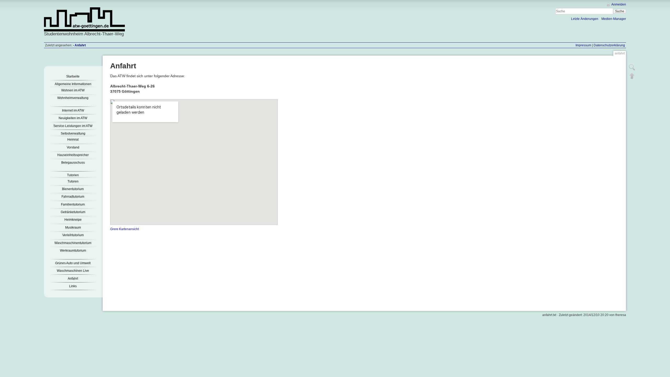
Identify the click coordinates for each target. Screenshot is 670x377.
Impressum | (584, 45)
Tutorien (73, 175)
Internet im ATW (73, 110)
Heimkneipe (73, 219)
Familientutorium (73, 204)
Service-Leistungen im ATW (72, 126)
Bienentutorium (73, 189)
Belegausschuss (73, 162)
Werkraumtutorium (73, 250)
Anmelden (618, 4)
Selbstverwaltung (73, 133)
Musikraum (73, 227)
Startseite (73, 76)
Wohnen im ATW (73, 90)
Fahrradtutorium (73, 196)
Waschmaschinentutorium (72, 243)
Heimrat (73, 139)
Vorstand (73, 147)
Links (73, 286)
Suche (619, 11)
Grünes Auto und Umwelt (73, 263)
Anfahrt (80, 45)
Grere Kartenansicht (124, 229)
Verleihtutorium (73, 235)
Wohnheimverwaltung (72, 98)
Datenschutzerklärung (609, 45)
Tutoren (73, 181)
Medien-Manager (613, 19)
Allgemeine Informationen (73, 84)
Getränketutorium (73, 212)
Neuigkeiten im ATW (73, 118)
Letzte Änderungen (584, 19)
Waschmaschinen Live (73, 271)
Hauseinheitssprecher (73, 155)
